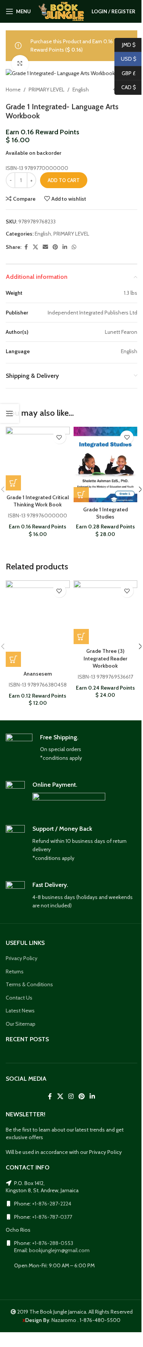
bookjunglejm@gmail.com (59, 1250)
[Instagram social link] (71, 1096)
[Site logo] (61, 10)
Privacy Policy (21, 958)
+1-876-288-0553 (52, 1243)
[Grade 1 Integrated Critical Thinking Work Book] (38, 458)
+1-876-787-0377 (52, 1216)
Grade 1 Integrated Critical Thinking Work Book (37, 501)
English (80, 89)
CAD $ (125, 87)
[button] (13, 482)
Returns (15, 971)
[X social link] (35, 247)
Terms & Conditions (29, 984)
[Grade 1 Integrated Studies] (106, 464)
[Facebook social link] (26, 247)
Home (13, 89)
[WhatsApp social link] (74, 247)
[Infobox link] (71, 748)
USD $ (125, 59)
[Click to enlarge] (20, 63)
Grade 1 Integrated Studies (105, 513)
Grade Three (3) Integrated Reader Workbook (105, 658)
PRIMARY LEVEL (46, 89)
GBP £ (125, 73)
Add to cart (64, 180)
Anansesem (38, 673)
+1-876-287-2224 (51, 1203)
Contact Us (19, 997)
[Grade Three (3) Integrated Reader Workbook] (106, 612)
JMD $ (125, 44)
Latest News (20, 1010)
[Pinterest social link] (55, 247)
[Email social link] (45, 247)
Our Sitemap (20, 1023)
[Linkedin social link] (64, 247)
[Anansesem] (38, 623)
